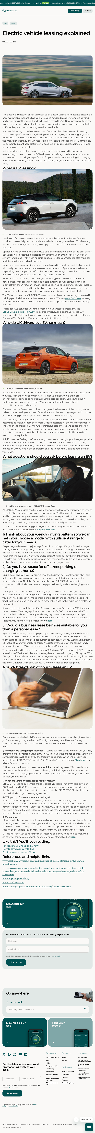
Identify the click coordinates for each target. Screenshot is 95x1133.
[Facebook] (9, 1054)
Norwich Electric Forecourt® (83, 1073)
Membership (50, 1069)
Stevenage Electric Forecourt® (84, 1077)
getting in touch (46, 529)
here (72, 836)
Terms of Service (13, 1106)
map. (50, 620)
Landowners (66, 1074)
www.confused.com (13, 882)
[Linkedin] (25, 1054)
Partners (65, 1080)
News (64, 1057)
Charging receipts (52, 1066)
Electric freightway (68, 1083)
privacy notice (57, 956)
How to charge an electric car (52, 1075)
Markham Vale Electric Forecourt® (84, 1060)
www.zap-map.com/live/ (15, 878)
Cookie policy (45, 1124)
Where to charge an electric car (52, 1079)
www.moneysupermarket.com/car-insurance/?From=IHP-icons (36, 886)
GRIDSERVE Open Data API (9, 1124)
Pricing (48, 1063)
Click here (80, 760)
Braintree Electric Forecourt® (83, 1065)
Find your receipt (59, 1024)
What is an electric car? (52, 1083)
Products (65, 1077)
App (47, 1060)
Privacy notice (36, 1124)
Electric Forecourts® (52, 1057)
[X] (3, 1054)
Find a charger (75, 11)
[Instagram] (14, 1054)
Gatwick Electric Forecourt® (83, 1069)
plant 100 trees (73, 298)
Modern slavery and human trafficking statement (65, 1124)
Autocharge (50, 1071)
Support (64, 1060)
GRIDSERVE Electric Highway (18, 311)
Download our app (15, 905)
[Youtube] (20, 1054)
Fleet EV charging (68, 1071)
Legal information (25, 1124)
